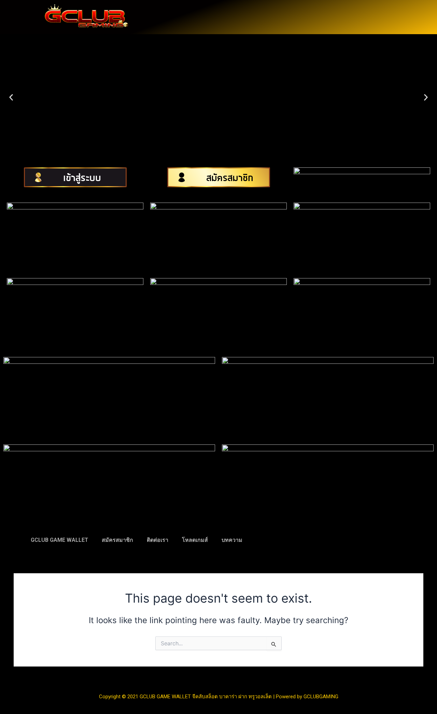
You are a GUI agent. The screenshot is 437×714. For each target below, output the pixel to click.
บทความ (232, 540)
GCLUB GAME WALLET (59, 540)
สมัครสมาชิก (117, 540)
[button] (11, 97)
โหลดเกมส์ (195, 540)
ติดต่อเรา (157, 540)
